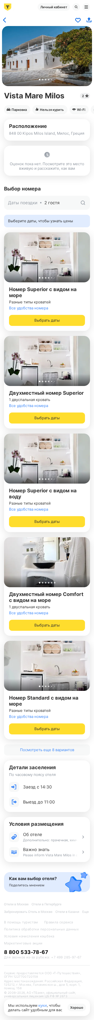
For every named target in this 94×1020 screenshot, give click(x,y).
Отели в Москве (16, 904)
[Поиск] (76, 7)
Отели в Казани (67, 912)
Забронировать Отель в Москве (28, 912)
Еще (85, 912)
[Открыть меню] (86, 7)
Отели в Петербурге (46, 904)
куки (42, 1005)
